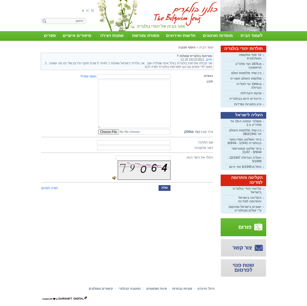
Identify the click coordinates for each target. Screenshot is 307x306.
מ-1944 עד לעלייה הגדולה (248, 85)
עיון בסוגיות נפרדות (247, 104)
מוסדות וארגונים (218, 35)
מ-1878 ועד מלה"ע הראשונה (248, 65)
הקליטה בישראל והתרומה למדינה (249, 199)
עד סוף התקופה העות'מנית (250, 56)
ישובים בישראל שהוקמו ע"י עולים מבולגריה (245, 208)
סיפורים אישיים (77, 35)
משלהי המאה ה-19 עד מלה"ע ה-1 (245, 123)
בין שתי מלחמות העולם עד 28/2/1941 (245, 132)
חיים (209, 59)
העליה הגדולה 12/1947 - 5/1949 (244, 159)
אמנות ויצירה (112, 35)
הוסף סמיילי (88, 76)
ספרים (50, 35)
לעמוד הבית (252, 35)
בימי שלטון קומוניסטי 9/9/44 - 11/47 (246, 150)
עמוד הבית (206, 47)
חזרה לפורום (49, 188)
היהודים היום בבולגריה (245, 98)
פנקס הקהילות (251, 93)
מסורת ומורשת (145, 35)
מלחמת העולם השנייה (245, 78)
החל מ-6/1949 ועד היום (245, 167)
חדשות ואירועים (180, 35)
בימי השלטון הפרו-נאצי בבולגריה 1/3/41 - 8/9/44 (244, 141)
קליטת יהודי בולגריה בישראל (247, 190)
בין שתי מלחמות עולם (246, 73)
